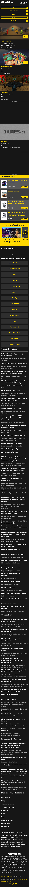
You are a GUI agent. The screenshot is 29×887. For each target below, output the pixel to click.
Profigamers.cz (22, 835)
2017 (13, 14)
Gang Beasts (6, 41)
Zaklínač (14, 280)
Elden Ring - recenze (8, 578)
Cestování (4, 835)
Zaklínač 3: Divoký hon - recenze (12, 554)
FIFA (14, 321)
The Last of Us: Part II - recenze (12, 557)
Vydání (13, 20)
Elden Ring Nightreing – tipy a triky (13, 435)
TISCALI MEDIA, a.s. (19, 879)
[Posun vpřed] (25, 232)
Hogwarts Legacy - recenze (11, 571)
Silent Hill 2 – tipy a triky (9, 449)
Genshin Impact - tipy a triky (11, 408)
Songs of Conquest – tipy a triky (12, 423)
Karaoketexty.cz (6, 840)
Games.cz (12, 835)
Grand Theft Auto (14, 269)
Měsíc (13, 17)
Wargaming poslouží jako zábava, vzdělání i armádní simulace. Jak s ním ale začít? (13, 782)
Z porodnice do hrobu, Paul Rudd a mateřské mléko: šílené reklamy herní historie (14, 528)
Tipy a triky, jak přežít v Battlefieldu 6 (14, 363)
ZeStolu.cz (5, 837)
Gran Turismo (14, 338)
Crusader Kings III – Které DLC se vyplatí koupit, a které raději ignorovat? (12, 418)
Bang (3, 801)
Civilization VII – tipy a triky (10, 390)
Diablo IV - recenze (8, 587)
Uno (2, 817)
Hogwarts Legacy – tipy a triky (11, 443)
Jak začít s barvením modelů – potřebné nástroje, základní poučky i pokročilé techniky (14, 752)
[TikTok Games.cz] (19, 884)
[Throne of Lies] (14, 83)
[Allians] (14, 132)
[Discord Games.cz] (16, 884)
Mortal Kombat (14, 333)
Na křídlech (5, 826)
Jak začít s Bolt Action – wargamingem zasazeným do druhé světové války (14, 764)
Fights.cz (19, 842)
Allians (4, 141)
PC (13, 7)
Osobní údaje (20, 875)
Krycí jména (5, 823)
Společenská (13, 10)
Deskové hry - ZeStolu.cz (12, 793)
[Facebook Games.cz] (7, 884)
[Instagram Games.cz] (13, 884)
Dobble (3, 814)
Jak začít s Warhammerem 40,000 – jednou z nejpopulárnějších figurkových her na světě (13, 745)
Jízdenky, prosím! (7, 820)
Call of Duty (14, 304)
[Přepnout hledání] (18, 3)
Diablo (14, 309)
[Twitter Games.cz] (10, 884)
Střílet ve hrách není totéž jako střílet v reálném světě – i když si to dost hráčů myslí (14, 534)
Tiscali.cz (4, 833)
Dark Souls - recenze (8, 604)
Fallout (14, 292)
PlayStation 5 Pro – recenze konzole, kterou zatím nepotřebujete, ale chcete (14, 704)
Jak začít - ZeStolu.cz (11, 739)
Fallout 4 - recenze (8, 596)
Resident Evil (14, 327)
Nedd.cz (4, 842)
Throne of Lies (7, 93)
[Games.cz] (7, 3)
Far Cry (14, 298)
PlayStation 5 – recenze (9, 699)
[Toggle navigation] (26, 3)
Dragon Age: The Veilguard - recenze (14, 593)
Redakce (9, 875)
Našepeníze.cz (22, 844)
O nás (11, 876)
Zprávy (11, 833)
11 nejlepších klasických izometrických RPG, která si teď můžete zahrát (12, 660)
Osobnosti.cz (14, 837)
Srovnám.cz (5, 847)
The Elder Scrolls (14, 286)
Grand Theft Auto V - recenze (11, 590)
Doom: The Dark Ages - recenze (12, 611)
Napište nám (11, 878)
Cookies (14, 875)
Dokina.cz (4, 844)
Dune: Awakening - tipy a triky (11, 446)
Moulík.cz (11, 842)
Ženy (21, 833)
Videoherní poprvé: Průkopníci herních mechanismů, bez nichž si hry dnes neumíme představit (14, 459)
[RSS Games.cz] (22, 884)
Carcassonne (5, 797)
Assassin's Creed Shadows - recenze (14, 560)
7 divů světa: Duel (7, 807)
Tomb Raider (14, 315)
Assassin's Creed (14, 263)
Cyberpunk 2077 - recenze (10, 581)
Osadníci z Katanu (7, 804)
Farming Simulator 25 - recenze (12, 568)
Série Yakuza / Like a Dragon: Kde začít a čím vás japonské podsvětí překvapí (13, 499)
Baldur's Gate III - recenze (10, 584)
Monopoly (4, 810)
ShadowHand (6, 67)
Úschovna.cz (17, 840)
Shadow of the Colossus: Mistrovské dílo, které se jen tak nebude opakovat (13, 506)
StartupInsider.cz (16, 847)
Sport (16, 833)
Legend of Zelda (14, 344)
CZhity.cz (12, 844)
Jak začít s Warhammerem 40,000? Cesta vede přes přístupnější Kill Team (13, 776)
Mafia (14, 274)
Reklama (3, 875)
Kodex (3, 876)
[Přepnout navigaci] (21, 3)
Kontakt (7, 876)
